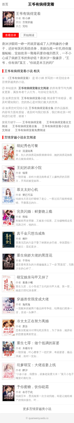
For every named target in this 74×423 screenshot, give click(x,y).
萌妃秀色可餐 (27, 146)
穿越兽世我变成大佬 (33, 299)
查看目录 (10, 35)
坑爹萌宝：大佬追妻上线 (36, 365)
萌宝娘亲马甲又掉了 (33, 277)
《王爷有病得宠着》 (18, 78)
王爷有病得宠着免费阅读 (30, 130)
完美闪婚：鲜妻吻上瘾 (34, 211)
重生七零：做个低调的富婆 (38, 343)
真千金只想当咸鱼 (31, 233)
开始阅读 (28, 35)
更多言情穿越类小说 (37, 409)
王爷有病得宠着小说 (33, 98)
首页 (5, 4)
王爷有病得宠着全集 (41, 108)
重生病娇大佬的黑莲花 (34, 255)
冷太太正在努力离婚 (33, 321)
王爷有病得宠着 (32, 122)
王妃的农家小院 (29, 167)
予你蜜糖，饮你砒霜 (33, 387)
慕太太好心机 (27, 189)
